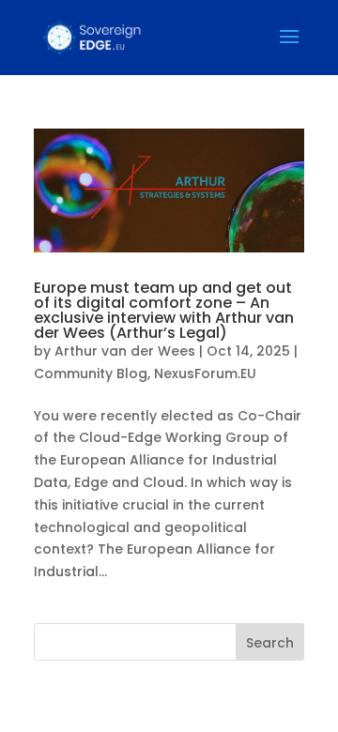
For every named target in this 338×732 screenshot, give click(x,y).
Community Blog (90, 373)
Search (270, 642)
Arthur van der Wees (124, 351)
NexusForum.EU (205, 373)
